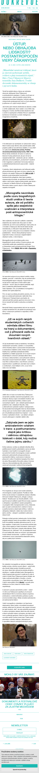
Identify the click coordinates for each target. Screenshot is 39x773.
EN (37, 8)
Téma (19, 709)
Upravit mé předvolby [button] (19, 769)
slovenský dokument (10, 657)
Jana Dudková (25, 65)
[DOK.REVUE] (19, 3)
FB (29, 8)
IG (34, 8)
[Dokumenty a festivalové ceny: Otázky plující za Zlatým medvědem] (19, 688)
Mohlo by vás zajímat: (19, 674)
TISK (21, 718)
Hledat (35, 11)
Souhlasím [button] (19, 766)
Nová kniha (12, 39)
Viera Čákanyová (28, 653)
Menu (19, 11)
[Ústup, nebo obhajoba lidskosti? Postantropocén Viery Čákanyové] (19, 24)
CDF (34, 743)
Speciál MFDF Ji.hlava (23, 39)
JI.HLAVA (7, 743)
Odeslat (19, 733)
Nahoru (19, 714)
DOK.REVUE (5, 8)
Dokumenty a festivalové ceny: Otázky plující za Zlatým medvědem (19, 704)
